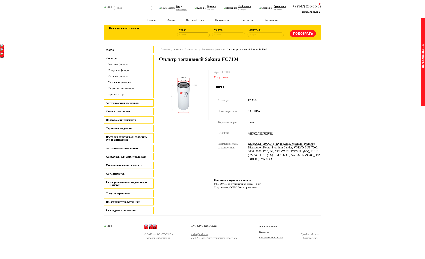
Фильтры (192, 49)
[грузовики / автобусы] (135, 33)
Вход (179, 6)
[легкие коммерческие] (124, 33)
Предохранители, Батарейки (123, 201)
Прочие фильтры (116, 94)
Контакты (247, 20)
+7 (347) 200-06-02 (307, 6)
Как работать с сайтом (271, 237)
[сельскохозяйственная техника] (145, 33)
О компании (271, 20)
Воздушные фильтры (118, 70)
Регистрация (181, 9)
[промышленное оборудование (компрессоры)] (167, 33)
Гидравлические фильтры (121, 88)
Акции (171, 20)
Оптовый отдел (195, 20)
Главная (165, 49)
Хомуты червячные (118, 193)
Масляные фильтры (118, 64)
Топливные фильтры (119, 82)
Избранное (244, 6)
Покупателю (222, 20)
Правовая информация (157, 238)
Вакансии (264, 232)
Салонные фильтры (118, 76)
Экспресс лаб (309, 238)
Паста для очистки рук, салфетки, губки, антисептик (126, 138)
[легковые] (113, 33)
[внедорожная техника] (156, 33)
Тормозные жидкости (119, 128)
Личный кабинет (268, 226)
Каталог (152, 20)
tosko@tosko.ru (199, 234)
